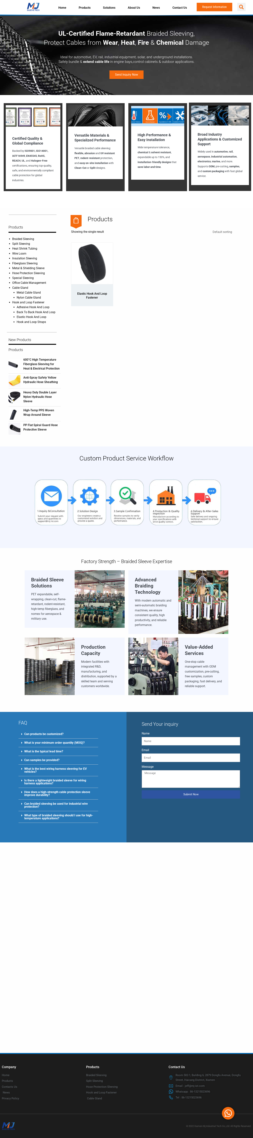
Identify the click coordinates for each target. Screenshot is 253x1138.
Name (145, 733)
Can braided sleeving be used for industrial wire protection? (56, 805)
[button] (241, 7)
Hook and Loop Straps (31, 322)
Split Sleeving (21, 243)
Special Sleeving (23, 278)
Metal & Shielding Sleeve (28, 268)
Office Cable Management (29, 282)
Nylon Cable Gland (29, 297)
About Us (134, 7)
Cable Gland (20, 287)
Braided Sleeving (23, 239)
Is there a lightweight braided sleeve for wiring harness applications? (55, 782)
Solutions (109, 7)
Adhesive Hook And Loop (33, 307)
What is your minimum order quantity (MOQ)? (54, 742)
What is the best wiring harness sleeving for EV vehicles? (55, 770)
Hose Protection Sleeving (28, 273)
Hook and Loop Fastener (28, 302)
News (156, 7)
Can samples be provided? (41, 760)
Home (62, 7)
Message (148, 766)
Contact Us (179, 7)
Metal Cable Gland (29, 292)
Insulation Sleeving (24, 258)
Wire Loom (19, 253)
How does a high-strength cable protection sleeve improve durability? (57, 793)
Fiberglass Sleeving (25, 263)
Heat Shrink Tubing (24, 248)
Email (145, 750)
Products (85, 7)
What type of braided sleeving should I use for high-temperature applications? (58, 817)
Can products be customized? (44, 734)
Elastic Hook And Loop (31, 317)
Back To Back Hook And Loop (36, 312)
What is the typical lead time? (43, 751)
